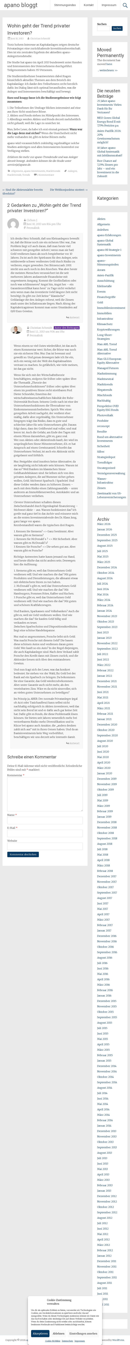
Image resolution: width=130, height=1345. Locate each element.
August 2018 (104, 843)
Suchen (102, 24)
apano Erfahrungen (109, 235)
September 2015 (107, 1017)
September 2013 (107, 1147)
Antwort (74, 317)
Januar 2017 (104, 930)
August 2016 (104, 957)
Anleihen (103, 229)
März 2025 (103, 562)
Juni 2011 (102, 1293)
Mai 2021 (102, 697)
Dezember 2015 (106, 1001)
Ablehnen (58, 1333)
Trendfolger (104, 462)
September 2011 (107, 1277)
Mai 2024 (103, 594)
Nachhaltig (104, 400)
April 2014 (103, 1109)
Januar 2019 (104, 816)
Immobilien (104, 313)
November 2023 (107, 616)
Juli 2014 (102, 1093)
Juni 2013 (102, 1163)
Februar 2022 (105, 670)
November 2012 (107, 1201)
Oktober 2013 (105, 1141)
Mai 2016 (102, 973)
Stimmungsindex (65, 5)
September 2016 (107, 952)
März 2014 (103, 1114)
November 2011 (107, 1266)
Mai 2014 (102, 1104)
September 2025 (107, 540)
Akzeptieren (40, 1333)
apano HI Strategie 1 (109, 249)
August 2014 (104, 1087)
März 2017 (103, 919)
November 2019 (107, 784)
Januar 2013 (104, 1190)
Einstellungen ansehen (83, 1333)
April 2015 (103, 1044)
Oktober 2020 (105, 730)
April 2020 (103, 762)
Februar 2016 (105, 990)
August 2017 (104, 898)
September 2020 (107, 735)
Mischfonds (104, 395)
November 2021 (107, 686)
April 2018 (103, 860)
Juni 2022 (103, 659)
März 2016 (103, 984)
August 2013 (104, 1152)
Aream (101, 269)
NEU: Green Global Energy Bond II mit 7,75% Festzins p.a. (108, 121)
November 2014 (107, 1071)
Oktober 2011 (105, 1272)
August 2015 (104, 1022)
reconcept (103, 426)
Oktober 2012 (105, 1207)
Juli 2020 (102, 746)
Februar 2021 (105, 713)
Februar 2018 (105, 870)
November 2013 (107, 1136)
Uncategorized (106, 467)
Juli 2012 (102, 1223)
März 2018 (103, 865)
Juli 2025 (102, 551)
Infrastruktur (105, 318)
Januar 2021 (104, 719)
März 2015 (103, 1049)
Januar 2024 (104, 610)
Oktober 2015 (105, 1011)
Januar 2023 (104, 637)
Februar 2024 (105, 605)
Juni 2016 (102, 968)
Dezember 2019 (107, 778)
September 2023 (107, 627)
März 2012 (103, 1244)
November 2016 (107, 941)
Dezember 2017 (106, 876)
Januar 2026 (104, 529)
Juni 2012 (103, 1228)
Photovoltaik (105, 415)
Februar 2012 (105, 1250)
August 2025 (105, 545)
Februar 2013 (105, 1185)
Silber (100, 451)
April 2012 (103, 1239)
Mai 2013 (102, 1169)
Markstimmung (107, 373)
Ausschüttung (105, 280)
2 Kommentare (45, 174)
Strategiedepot (106, 457)
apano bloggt (20, 5)
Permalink (33, 227)
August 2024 (105, 578)
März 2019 (103, 805)
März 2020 (103, 768)
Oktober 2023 (105, 621)
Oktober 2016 (105, 946)
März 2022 (103, 665)
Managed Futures (108, 368)
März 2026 (103, 524)
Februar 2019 (105, 811)
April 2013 (103, 1174)
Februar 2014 (105, 1120)
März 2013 (103, 1179)
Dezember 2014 (107, 1066)
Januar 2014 (104, 1125)
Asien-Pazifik (105, 275)
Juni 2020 (103, 751)
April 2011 (103, 1304)
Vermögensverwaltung (111, 473)
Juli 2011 (102, 1288)
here (109, 64)
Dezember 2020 (107, 724)
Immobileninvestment (111, 307)
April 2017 (103, 914)
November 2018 (107, 827)
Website (12, 840)
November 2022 (107, 643)
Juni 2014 (102, 1098)
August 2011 (104, 1282)
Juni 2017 (102, 903)
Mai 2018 (102, 854)
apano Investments (34, 171)
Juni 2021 (103, 692)
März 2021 (103, 708)
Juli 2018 (102, 849)
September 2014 (107, 1082)
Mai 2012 (102, 1234)
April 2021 (103, 702)
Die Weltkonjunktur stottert (69, 189)
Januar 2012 (104, 1255)
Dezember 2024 (107, 567)
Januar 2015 (104, 1060)
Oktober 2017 (105, 887)
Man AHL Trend (107, 344)
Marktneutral (105, 379)
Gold (100, 302)
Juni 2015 (102, 1033)
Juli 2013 (102, 1158)
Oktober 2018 (105, 833)
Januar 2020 (104, 773)
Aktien (101, 218)
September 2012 (107, 1212)
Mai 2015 (102, 1039)
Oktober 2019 (105, 789)
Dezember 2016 (107, 936)
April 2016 (103, 979)
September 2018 (107, 838)
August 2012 (104, 1217)
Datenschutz (67, 1341)
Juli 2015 (102, 1028)
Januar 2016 (104, 995)
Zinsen (101, 488)
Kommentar (15, 775)
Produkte (102, 420)
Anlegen (72, 171)
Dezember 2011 (106, 1261)
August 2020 (105, 740)
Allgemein (17, 171)
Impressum (80, 1341)
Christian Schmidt (40, 38)
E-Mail (12, 827)
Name (12, 815)
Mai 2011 (102, 1299)
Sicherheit (103, 446)
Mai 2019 (102, 800)
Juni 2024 (103, 589)
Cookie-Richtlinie (52, 1341)
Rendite (102, 431)
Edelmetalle (104, 286)
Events (101, 291)
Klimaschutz (105, 324)
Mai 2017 (102, 908)
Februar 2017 (105, 925)
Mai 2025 (102, 556)
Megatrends (104, 389)
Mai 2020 (103, 757)
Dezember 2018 (107, 822)
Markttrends (53, 171)
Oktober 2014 (105, 1076)
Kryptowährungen (108, 329)
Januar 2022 (104, 675)
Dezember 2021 (107, 681)
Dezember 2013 (106, 1131)
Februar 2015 (105, 1055)
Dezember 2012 (107, 1196)
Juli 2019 (102, 795)
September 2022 (107, 648)
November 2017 (107, 881)
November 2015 (107, 1006)
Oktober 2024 (105, 572)
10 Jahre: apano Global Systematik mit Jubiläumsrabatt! (109, 151)
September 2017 (107, 892)
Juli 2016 (102, 963)
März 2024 (103, 599)
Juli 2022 (102, 654)
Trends (26, 174)
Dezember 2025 (107, 534)
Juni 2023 (103, 632)
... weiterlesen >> (108, 70)
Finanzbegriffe (106, 297)
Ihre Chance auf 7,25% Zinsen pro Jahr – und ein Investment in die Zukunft (108, 168)
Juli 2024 (102, 583)
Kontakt (89, 5)
